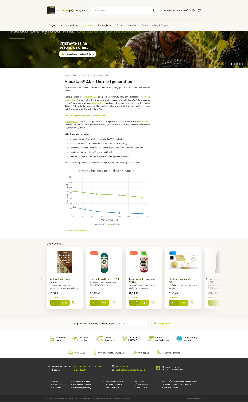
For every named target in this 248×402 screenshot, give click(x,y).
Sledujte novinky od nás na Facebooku (172, 368)
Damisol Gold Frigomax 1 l (104, 278)
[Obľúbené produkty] (193, 10)
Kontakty (57, 388)
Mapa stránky (117, 399)
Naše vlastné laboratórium (78, 49)
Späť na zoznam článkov (77, 230)
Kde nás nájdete (59, 384)
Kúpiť (65, 302)
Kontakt (132, 25)
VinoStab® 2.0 (90, 96)
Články (88, 25)
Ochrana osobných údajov (155, 25)
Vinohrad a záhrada (171, 352)
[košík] (199, 10)
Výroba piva (143, 352)
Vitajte (51, 25)
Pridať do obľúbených (74, 302)
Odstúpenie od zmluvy (82, 384)
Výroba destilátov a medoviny (111, 352)
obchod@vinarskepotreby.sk (130, 369)
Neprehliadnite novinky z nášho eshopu (94, 323)
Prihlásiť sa (169, 10)
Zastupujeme (104, 25)
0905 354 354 (122, 366)
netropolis (198, 398)
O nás (119, 25)
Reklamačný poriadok (82, 381)
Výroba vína (79, 352)
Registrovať (182, 10)
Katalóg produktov (70, 25)
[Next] (206, 279)
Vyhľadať (153, 10)
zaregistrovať (164, 323)
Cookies (127, 399)
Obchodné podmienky (82, 388)
